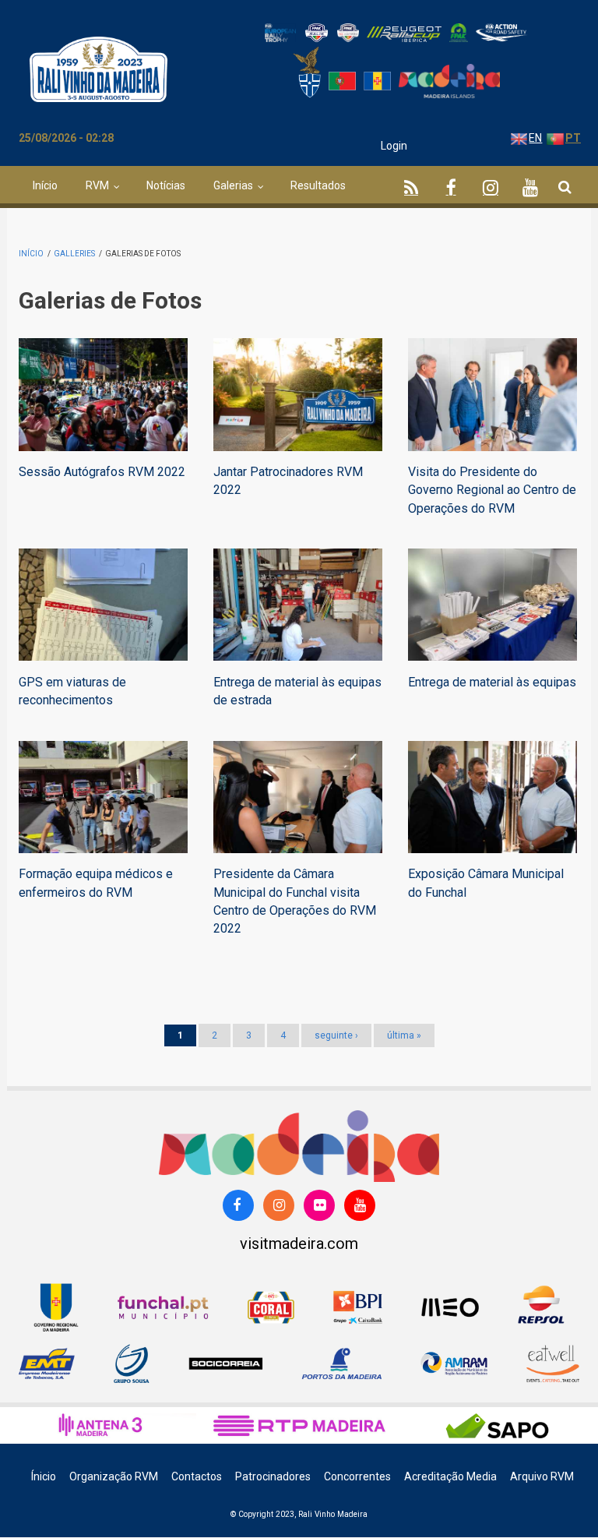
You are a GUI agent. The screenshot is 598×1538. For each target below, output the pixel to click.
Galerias (233, 185)
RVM (97, 185)
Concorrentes (357, 1476)
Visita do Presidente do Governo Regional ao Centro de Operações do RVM (492, 490)
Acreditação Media (450, 1476)
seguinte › (336, 1035)
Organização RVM (113, 1476)
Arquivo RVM (542, 1476)
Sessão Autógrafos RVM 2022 (102, 471)
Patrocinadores (273, 1476)
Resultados (318, 185)
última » (404, 1035)
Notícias (165, 185)
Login (394, 145)
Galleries (74, 253)
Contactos (196, 1476)
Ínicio (43, 1476)
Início (45, 185)
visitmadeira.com (299, 1243)
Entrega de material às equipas (492, 682)
